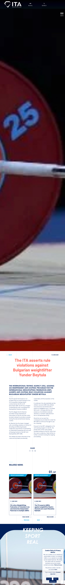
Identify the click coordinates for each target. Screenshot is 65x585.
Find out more (58, 565)
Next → (39, 520)
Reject (55, 579)
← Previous (25, 520)
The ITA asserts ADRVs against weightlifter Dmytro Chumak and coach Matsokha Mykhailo (44, 507)
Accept (49, 579)
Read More (53, 581)
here (56, 569)
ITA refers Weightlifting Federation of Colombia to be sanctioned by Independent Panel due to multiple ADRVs (20, 507)
